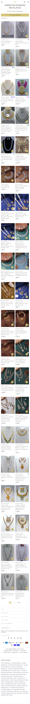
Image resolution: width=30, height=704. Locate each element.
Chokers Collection (22, 685)
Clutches (3, 691)
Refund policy (16, 650)
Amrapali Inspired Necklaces (16, 668)
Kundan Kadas (16, 670)
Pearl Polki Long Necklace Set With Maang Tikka (7, 304)
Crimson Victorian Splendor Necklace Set (7, 595)
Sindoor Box (21, 678)
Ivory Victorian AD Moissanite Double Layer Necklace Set (7, 389)
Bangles (19, 693)
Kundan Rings (9, 682)
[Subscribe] (28, 627)
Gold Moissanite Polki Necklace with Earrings (20, 361)
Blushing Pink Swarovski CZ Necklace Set (20, 595)
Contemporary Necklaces (15, 665)
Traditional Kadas (6, 670)
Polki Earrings (5, 674)
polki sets (25, 672)
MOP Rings (9, 695)
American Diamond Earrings (18, 674)
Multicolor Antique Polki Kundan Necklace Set (22, 187)
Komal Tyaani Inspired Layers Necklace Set (20, 100)
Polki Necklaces (16, 663)
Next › (19, 602)
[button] (24, 2)
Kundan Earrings (18, 676)
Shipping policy (15, 652)
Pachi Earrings (17, 672)
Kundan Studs (5, 680)
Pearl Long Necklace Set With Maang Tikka (21, 304)
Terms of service (6, 652)
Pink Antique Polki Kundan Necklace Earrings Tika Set (21, 274)
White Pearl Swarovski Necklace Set (22, 43)
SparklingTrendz (12, 649)
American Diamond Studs (8, 685)
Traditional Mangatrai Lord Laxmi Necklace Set (21, 536)
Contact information (24, 652)
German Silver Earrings (18, 689)
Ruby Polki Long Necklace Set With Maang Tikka (21, 215)
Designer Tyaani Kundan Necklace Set (21, 71)
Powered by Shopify (8, 650)
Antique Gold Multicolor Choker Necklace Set (7, 361)
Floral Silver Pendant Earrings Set (7, 477)
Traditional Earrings (6, 676)
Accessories (23, 691)
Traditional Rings (6, 689)
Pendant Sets (5, 687)
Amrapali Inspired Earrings (8, 693)
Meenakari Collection (13, 691)
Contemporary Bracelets (17, 680)
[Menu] (2, 2)
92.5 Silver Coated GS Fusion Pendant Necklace (7, 100)
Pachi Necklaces (5, 663)
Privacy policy (23, 650)
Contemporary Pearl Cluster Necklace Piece (6, 448)
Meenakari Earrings (10, 683)
